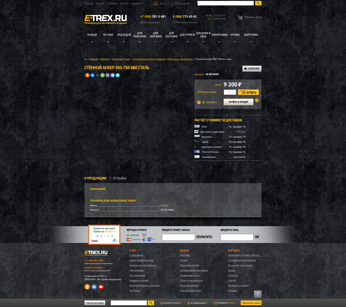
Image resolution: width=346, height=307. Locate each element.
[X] (97, 75)
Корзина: (226, 302)
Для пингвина (156, 34)
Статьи (232, 280)
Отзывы (232, 290)
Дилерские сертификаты (143, 265)
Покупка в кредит (189, 265)
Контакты (136, 3)
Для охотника (171, 34)
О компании (136, 255)
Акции (231, 270)
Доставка (112, 3)
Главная (89, 3)
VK (94, 287)
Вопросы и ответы (238, 285)
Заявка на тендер (139, 280)
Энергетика (251, 34)
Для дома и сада (203, 34)
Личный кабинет (189, 285)
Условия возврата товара (194, 270)
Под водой (124, 34)
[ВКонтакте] (92, 75)
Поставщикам (137, 275)
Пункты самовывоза (191, 280)
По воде (92, 34)
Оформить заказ (251, 302)
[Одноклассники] (87, 75)
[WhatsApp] (102, 75)
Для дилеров (136, 270)
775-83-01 (185, 16)
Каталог (100, 3)
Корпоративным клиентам (144, 285)
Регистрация (182, 3)
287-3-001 (153, 16)
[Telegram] (112, 75)
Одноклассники (87, 287)
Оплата (124, 3)
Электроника (219, 34)
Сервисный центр (190, 275)
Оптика (234, 34)
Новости (233, 275)
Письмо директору (190, 290)
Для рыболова (140, 34)
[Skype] (118, 75)
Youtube (101, 287)
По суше (108, 34)
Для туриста (187, 34)
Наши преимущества (141, 260)
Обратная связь (95, 302)
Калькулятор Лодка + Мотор (244, 255)
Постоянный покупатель (242, 260)
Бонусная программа (240, 265)
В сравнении (198, 302)
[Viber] (107, 75)
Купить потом (208, 91)
